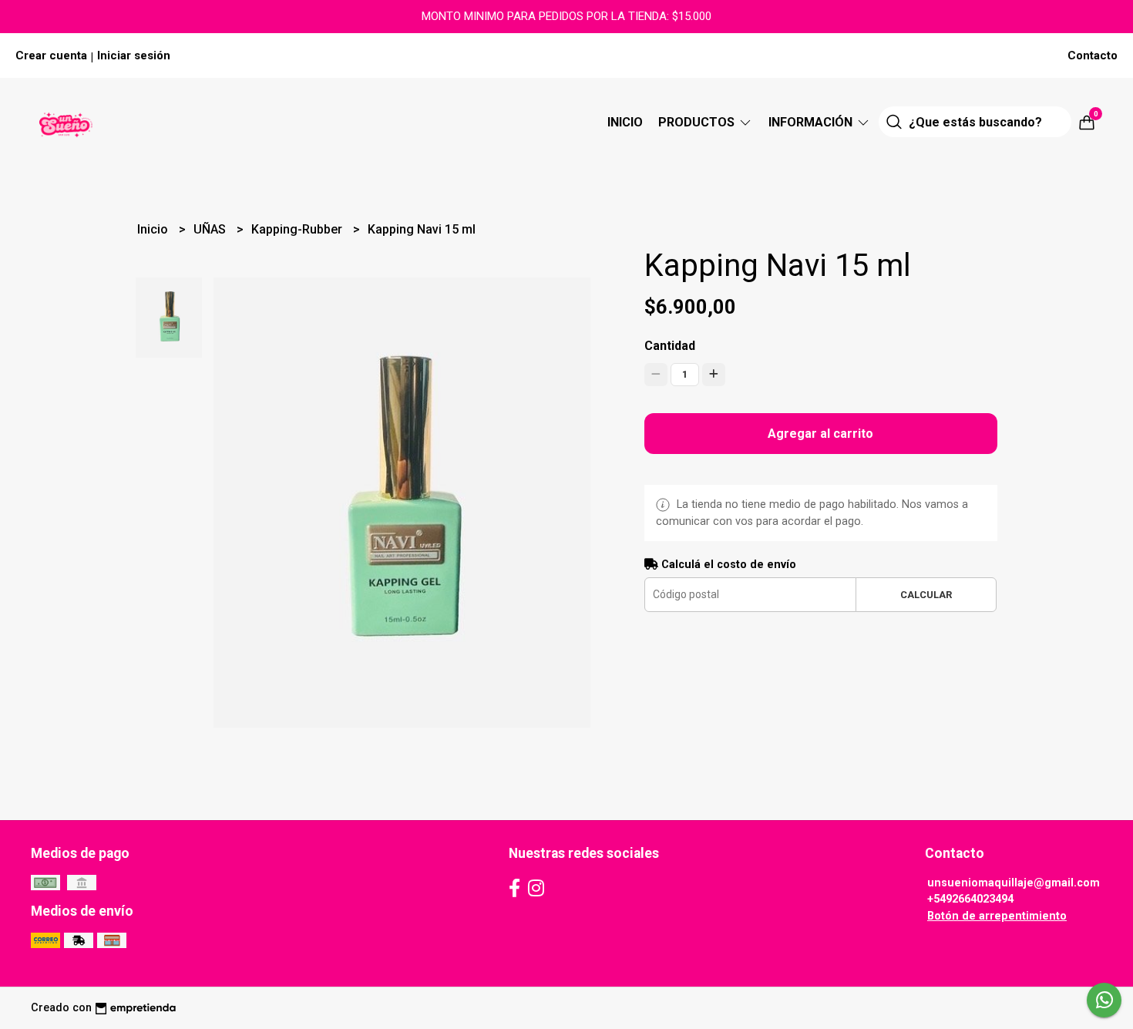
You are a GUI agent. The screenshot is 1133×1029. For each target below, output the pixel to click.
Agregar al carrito (820, 433)
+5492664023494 (970, 899)
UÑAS (211, 229)
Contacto (1092, 55)
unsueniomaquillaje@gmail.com (1013, 882)
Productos (698, 122)
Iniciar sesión (133, 55)
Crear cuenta (51, 55)
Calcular (926, 594)
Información (812, 122)
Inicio (625, 122)
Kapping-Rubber (298, 229)
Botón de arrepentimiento (997, 916)
